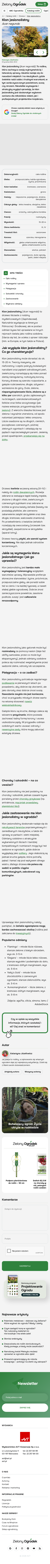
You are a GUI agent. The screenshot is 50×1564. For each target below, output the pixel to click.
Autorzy (5, 1481)
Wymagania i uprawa (15, 283)
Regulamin (6, 1500)
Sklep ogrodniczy (10, 1529)
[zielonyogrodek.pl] (3, 16)
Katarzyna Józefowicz (10, 60)
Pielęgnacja (11, 288)
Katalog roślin (33, 10)
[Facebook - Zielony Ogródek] (16, 1548)
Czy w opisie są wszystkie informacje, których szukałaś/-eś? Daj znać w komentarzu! (25, 1023)
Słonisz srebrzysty (13, 1339)
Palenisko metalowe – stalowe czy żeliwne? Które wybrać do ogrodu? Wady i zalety (25, 1322)
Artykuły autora (11, 1071)
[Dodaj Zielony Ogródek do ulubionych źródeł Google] (10, 1548)
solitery (23, 853)
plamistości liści (10, 806)
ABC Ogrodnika (16, 10)
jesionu (6, 410)
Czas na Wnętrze (9, 1522)
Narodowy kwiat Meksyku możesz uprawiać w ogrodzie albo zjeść (20, 1352)
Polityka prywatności (11, 1507)
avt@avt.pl (7, 1458)
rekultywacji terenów (13, 827)
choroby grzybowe (29, 798)
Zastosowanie (12, 298)
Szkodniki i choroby (14, 293)
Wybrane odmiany (14, 304)
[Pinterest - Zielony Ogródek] (28, 1548)
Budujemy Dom (9, 1519)
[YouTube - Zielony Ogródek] (33, 1548)
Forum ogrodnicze (10, 1526)
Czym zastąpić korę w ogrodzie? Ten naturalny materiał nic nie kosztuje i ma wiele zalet (19, 1331)
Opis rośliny (11, 278)
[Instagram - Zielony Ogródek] (22, 1548)
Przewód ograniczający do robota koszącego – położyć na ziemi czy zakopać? (25, 1360)
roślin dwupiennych (23, 492)
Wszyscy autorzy (33, 1071)
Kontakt (5, 1484)
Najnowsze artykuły (15, 1314)
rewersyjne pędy (11, 729)
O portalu (6, 1477)
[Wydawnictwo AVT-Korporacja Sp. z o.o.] (25, 1437)
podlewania (8, 683)
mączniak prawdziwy (26, 802)
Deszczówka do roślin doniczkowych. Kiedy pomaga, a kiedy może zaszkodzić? (24, 1345)
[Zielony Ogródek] (25, 1540)
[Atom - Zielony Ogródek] (39, 1548)
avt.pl (4, 1461)
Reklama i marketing (11, 1487)
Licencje (5, 1503)
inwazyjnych (23, 933)
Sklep (40, 4)
